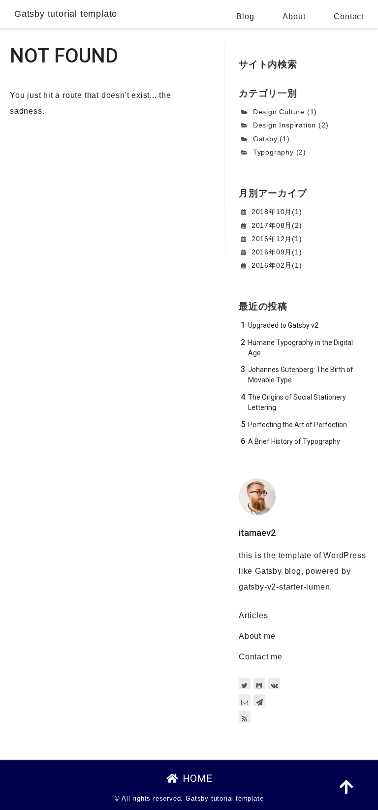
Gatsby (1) (271, 139)
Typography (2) (279, 152)
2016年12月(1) (277, 239)
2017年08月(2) (277, 225)
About (294, 16)
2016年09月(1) (277, 252)
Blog (245, 16)
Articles (253, 615)
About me (257, 636)
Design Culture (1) (285, 112)
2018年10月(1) (277, 212)
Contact (349, 16)
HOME (197, 778)
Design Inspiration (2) (291, 125)
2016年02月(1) (277, 265)
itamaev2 (257, 533)
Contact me (261, 657)
